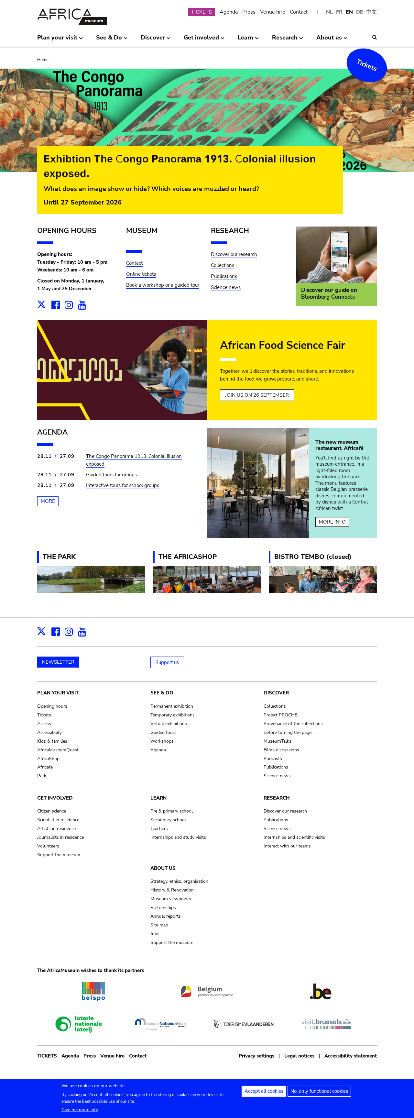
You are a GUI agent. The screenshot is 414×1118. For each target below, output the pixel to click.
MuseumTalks (277, 741)
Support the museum (58, 855)
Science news (226, 287)
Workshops (162, 741)
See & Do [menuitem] (109, 40)
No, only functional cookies (319, 1091)
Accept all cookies (264, 1091)
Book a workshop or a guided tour (162, 285)
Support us (167, 662)
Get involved (55, 798)
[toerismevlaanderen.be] (243, 1033)
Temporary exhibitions (172, 715)
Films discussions (281, 750)
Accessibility (49, 732)
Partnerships (163, 907)
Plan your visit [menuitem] (57, 40)
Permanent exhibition (171, 706)
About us (163, 868)
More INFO (332, 522)
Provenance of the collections (293, 724)
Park (41, 776)
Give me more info (79, 1109)
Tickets (366, 65)
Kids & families (52, 741)
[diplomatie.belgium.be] (207, 1000)
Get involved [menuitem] (201, 40)
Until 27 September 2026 (83, 202)
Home (43, 60)
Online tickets (141, 274)
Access (44, 724)
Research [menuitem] (285, 40)
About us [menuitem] (329, 40)
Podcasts (273, 759)
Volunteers (48, 846)
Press (249, 12)
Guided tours (163, 732)
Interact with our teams (287, 846)
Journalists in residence (60, 837)
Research (277, 798)
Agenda (229, 12)
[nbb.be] (160, 1033)
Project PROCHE (280, 715)
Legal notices (299, 1056)
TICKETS (201, 12)
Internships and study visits (178, 837)
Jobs (154, 934)
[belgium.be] (321, 1005)
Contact (299, 12)
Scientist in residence (58, 820)
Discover (276, 693)
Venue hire (272, 12)
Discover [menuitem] (153, 40)
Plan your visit (58, 693)
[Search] (374, 37)
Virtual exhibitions (168, 724)
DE (359, 12)
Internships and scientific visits (294, 837)
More (48, 501)
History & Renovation (172, 890)
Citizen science (51, 811)
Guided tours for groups (111, 474)
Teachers (159, 828)
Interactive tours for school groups (122, 485)
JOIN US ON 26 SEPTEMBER (257, 395)
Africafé (45, 767)
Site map (159, 925)
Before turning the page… (289, 732)
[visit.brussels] (326, 1033)
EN (349, 12)
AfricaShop (48, 759)
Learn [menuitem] (245, 40)
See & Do (161, 693)
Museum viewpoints (170, 899)
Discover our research (234, 254)
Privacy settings (256, 1056)
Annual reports (165, 916)
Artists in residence (56, 828)
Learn (158, 798)
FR (339, 12)
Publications (224, 276)
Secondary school (168, 820)
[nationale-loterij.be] (78, 1038)
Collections (222, 265)
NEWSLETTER (58, 662)
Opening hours (52, 706)
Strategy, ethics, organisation (179, 881)
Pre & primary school (171, 811)
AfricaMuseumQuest (58, 750)
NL (329, 12)
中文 (371, 12)
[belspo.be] (93, 1005)
